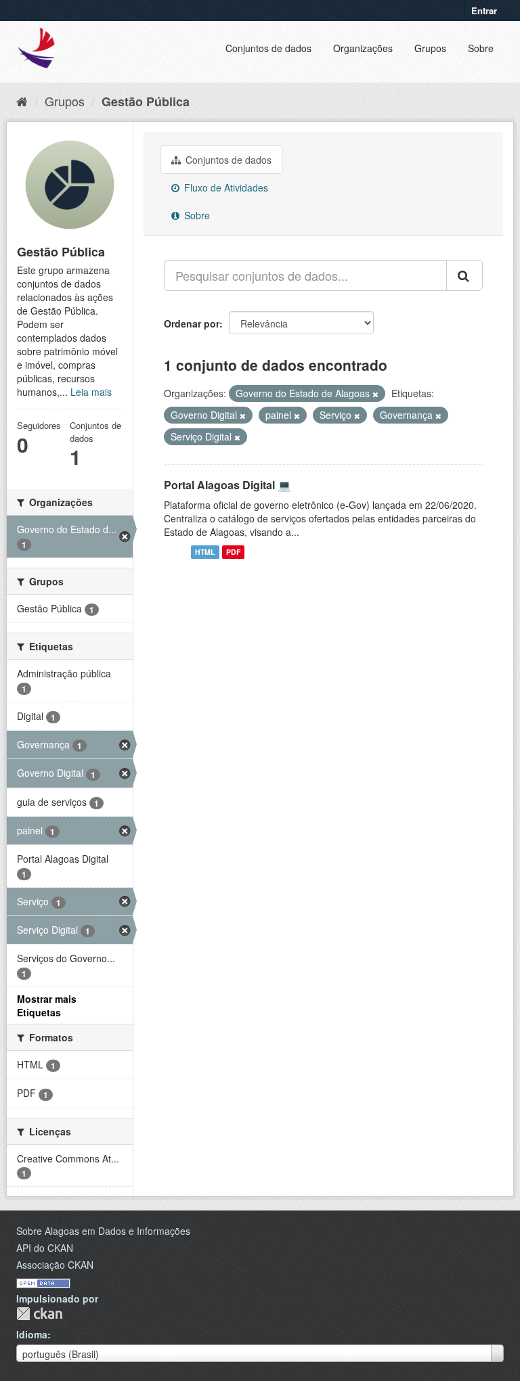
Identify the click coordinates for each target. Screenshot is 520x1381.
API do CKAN (44, 1247)
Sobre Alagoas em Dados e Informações (103, 1231)
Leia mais (91, 392)
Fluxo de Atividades (224, 187)
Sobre (481, 48)
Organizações (363, 48)
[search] (464, 275)
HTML (205, 552)
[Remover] (375, 393)
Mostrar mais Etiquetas (47, 1005)
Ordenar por (191, 323)
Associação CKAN (54, 1264)
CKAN (39, 1314)
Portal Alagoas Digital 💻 (227, 485)
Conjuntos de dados (268, 48)
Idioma (31, 1334)
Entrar (484, 10)
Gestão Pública (146, 101)
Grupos (430, 48)
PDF (233, 552)
